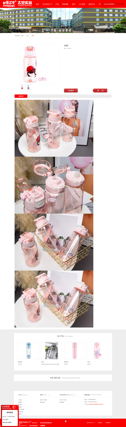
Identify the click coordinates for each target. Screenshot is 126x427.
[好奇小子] (17, 6)
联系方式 (92, 4)
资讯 (73, 4)
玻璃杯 (20, 402)
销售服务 (65, 4)
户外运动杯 (21, 409)
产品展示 (99, 422)
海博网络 (42, 425)
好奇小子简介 (63, 400)
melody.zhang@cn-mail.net (95, 404)
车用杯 (20, 404)
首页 (37, 4)
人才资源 (82, 4)
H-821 (20, 363)
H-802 (66, 363)
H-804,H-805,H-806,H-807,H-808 (50, 363)
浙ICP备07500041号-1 (21, 425)
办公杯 (20, 400)
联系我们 (62, 402)
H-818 (89, 363)
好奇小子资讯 (43, 400)
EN (100, 4)
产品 (57, 4)
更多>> (20, 414)
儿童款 (20, 407)
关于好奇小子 (47, 4)
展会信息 (42, 402)
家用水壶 (20, 411)
